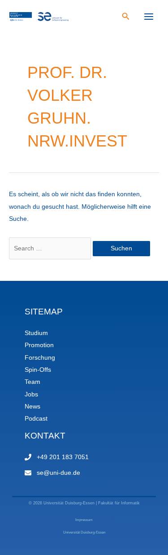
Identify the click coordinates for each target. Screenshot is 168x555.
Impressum (84, 520)
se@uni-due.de (58, 472)
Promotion (39, 345)
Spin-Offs (38, 369)
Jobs (31, 394)
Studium (36, 333)
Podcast (36, 418)
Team (32, 382)
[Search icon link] (126, 17)
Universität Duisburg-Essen (84, 532)
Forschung (40, 357)
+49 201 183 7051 (63, 457)
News (32, 406)
